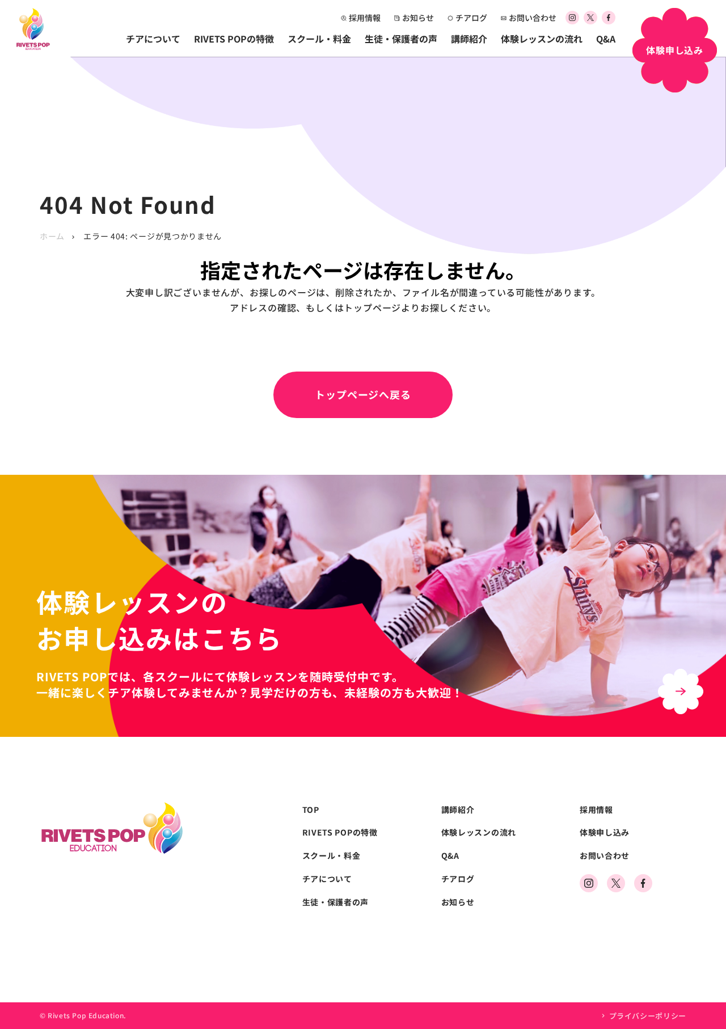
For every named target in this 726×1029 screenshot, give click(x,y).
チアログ (471, 17)
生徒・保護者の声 (401, 38)
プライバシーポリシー (647, 1015)
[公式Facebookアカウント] (608, 18)
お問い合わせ (532, 17)
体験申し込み (605, 832)
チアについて (153, 38)
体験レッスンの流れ (542, 38)
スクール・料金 (319, 38)
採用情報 (365, 17)
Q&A (605, 38)
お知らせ (418, 17)
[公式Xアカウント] (590, 18)
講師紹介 (469, 38)
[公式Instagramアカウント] (572, 18)
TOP (310, 810)
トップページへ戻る (363, 394)
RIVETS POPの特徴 (234, 38)
